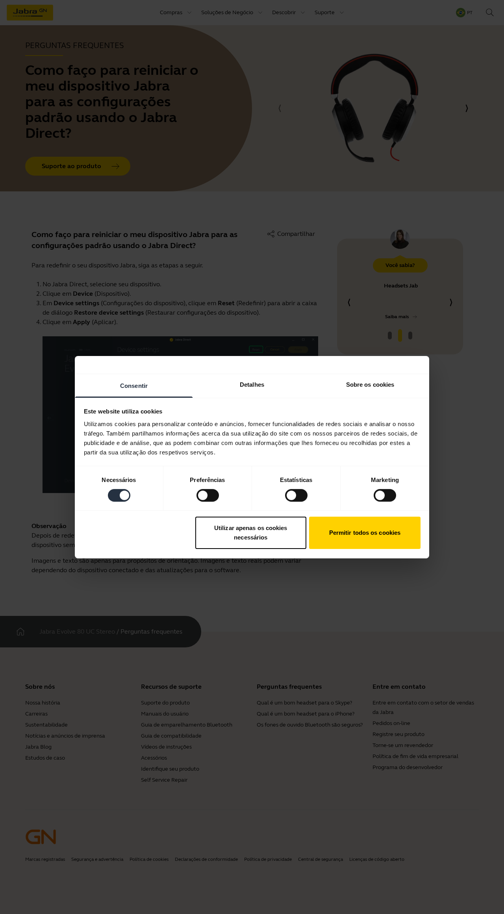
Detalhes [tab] (252, 384)
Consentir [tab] (134, 385)
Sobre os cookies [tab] (370, 384)
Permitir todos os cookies (365, 532)
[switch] (207, 495)
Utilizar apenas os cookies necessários (250, 533)
